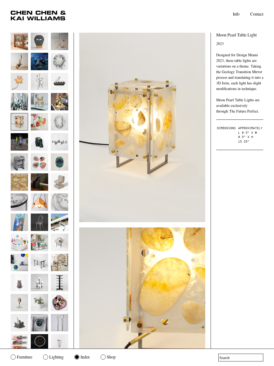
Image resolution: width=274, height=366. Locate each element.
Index (85, 357)
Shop (111, 357)
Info (236, 14)
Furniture (24, 357)
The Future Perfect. (244, 111)
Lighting (56, 357)
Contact (256, 14)
